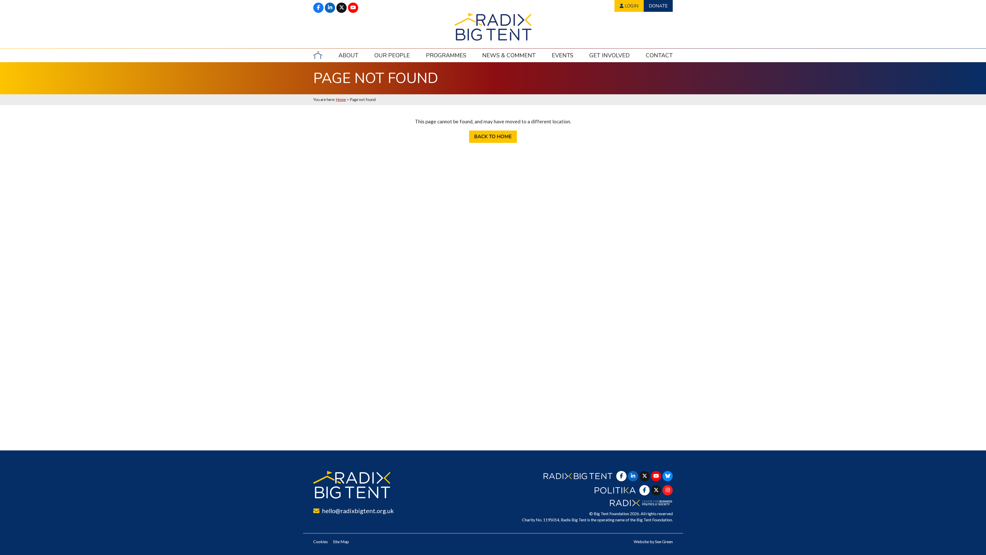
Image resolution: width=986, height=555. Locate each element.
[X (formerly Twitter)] (341, 8)
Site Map (341, 541)
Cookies (320, 541)
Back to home (493, 136)
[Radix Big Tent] (351, 484)
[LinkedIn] (330, 8)
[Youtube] (353, 8)
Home (341, 99)
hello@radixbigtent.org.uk (358, 510)
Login (631, 6)
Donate (658, 6)
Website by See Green (653, 541)
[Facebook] (318, 8)
